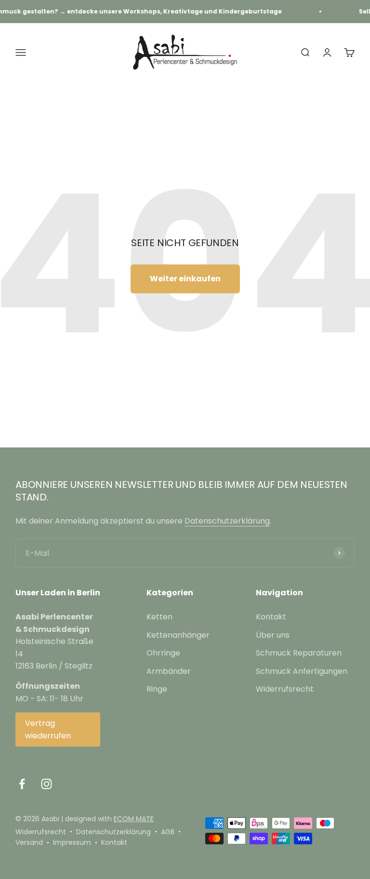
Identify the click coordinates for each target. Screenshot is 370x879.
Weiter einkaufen (185, 278)
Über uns (273, 635)
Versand (29, 842)
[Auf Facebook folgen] (21, 783)
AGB (167, 832)
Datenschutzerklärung (227, 520)
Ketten (159, 616)
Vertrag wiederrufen (48, 729)
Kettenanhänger (178, 635)
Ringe (156, 689)
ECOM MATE (134, 819)
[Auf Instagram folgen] (46, 783)
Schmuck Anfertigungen (301, 671)
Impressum (72, 842)
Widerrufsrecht (285, 689)
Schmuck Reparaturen (299, 652)
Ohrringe (163, 652)
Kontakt (271, 616)
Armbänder (168, 671)
